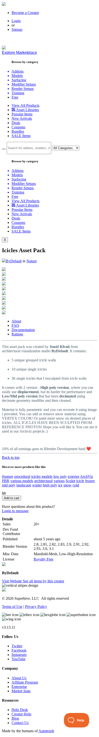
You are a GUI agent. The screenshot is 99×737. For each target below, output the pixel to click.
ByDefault (14, 261)
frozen (90, 481)
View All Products (25, 105)
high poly (50, 485)
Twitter (17, 646)
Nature (31, 261)
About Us (19, 678)
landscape (23, 485)
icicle (80, 481)
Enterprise (19, 687)
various (59, 481)
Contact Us (20, 723)
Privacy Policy (36, 607)
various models (21, 481)
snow (67, 485)
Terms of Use (12, 607)
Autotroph (46, 731)
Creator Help (21, 714)
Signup (17, 29)
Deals (16, 123)
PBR (5, 481)
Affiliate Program (25, 682)
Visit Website (12, 581)
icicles (36, 476)
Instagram (19, 655)
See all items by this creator (43, 581)
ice (60, 485)
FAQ (15, 325)
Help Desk (20, 710)
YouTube (18, 659)
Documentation (23, 330)
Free (15, 97)
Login (16, 21)
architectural (43, 481)
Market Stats (21, 691)
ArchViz (86, 476)
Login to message (15, 511)
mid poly (8, 485)
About (16, 321)
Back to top (10, 457)
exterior (73, 476)
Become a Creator (25, 13)
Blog (15, 718)
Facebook (19, 650)
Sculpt (70, 481)
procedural (22, 476)
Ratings (17, 334)
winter (37, 485)
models (47, 476)
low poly (60, 476)
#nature (7, 476)
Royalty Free (43, 559)
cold (76, 485)
